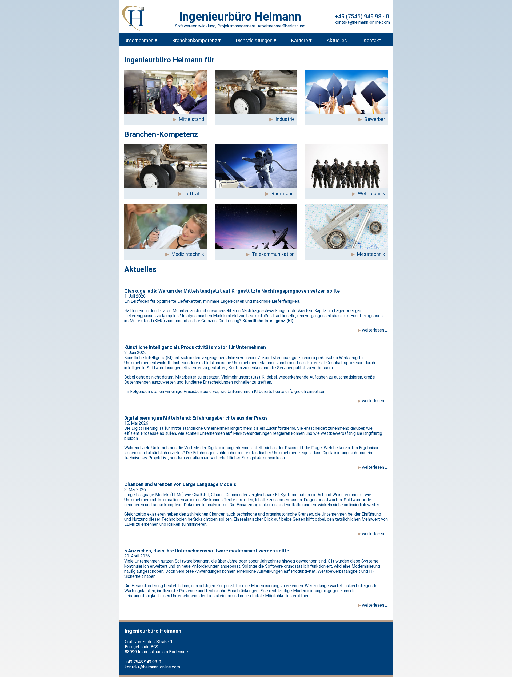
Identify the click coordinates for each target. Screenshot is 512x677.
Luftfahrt (194, 193)
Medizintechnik (187, 254)
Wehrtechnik (371, 193)
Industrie (285, 119)
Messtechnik (371, 254)
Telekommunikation (273, 254)
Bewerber (375, 119)
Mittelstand (191, 119)
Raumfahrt (283, 193)
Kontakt (372, 40)
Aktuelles (337, 40)
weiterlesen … (374, 330)
